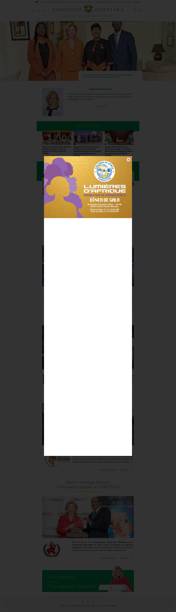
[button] (128, 159)
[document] (88, 306)
